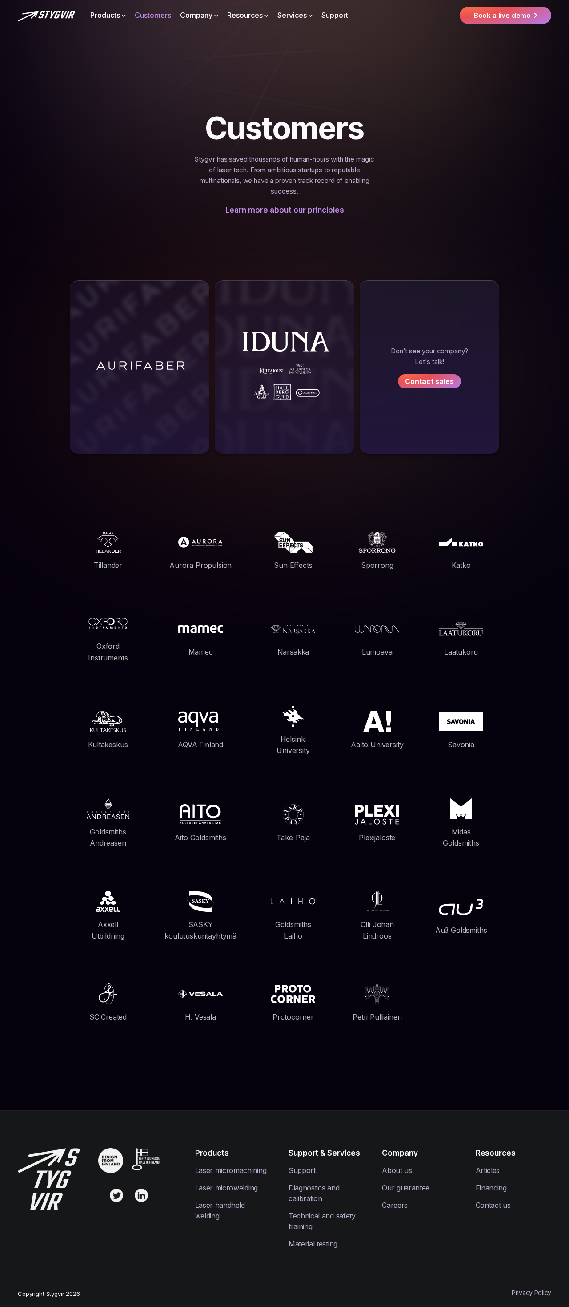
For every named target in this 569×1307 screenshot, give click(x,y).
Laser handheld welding (220, 1210)
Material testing (313, 1243)
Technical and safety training (322, 1221)
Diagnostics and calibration (314, 1193)
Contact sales (429, 381)
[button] (108, 15)
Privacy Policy (531, 1292)
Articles (488, 1170)
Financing (491, 1187)
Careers (395, 1205)
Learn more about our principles (284, 210)
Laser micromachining (231, 1170)
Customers (153, 15)
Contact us (493, 1205)
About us (397, 1170)
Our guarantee (405, 1187)
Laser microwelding (226, 1187)
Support (334, 15)
